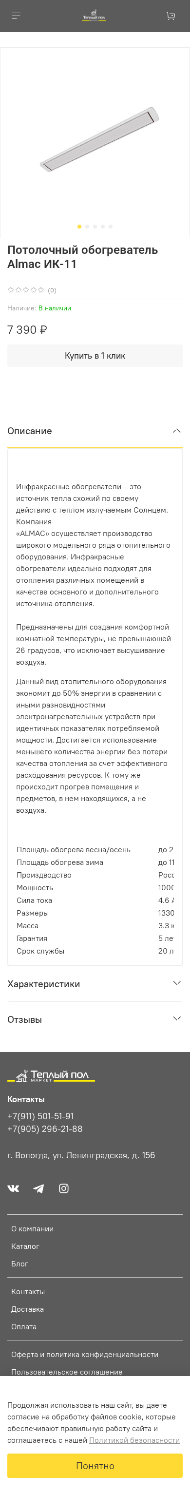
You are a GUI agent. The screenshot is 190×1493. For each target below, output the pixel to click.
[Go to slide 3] (95, 227)
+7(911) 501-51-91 (40, 1116)
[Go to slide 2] (87, 227)
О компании (32, 1228)
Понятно (95, 1465)
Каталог (25, 1246)
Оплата (24, 1326)
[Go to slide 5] (111, 227)
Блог (19, 1263)
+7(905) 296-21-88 (45, 1129)
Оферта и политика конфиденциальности (84, 1354)
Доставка (27, 1309)
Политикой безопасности (134, 1440)
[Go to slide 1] (79, 227)
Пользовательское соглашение (67, 1372)
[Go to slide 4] (103, 227)
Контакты (28, 1291)
